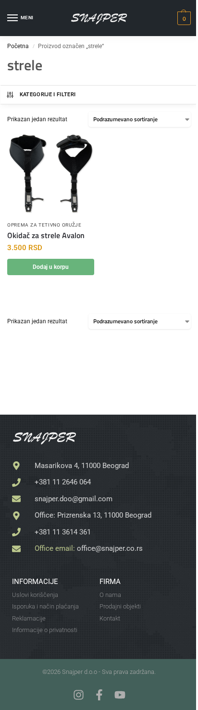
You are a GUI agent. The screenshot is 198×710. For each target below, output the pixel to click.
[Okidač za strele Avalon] (50, 175)
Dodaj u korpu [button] (51, 267)
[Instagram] (78, 694)
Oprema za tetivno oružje (44, 225)
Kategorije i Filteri (48, 94)
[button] (183, 18)
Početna (18, 46)
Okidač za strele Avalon (46, 235)
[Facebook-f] (99, 694)
